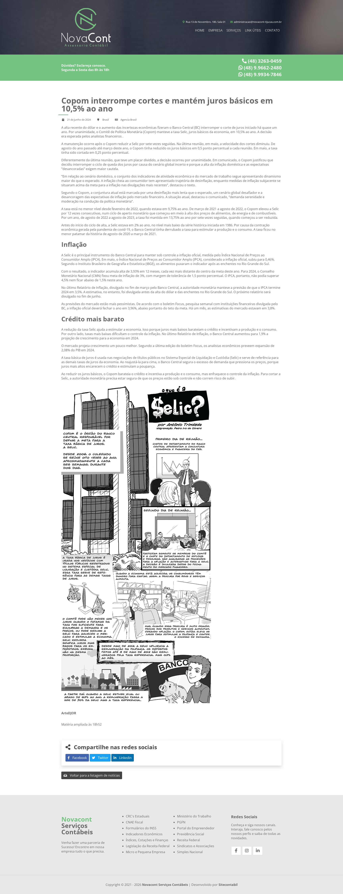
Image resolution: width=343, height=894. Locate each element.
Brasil (105, 119)
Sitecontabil (228, 884)
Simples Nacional (190, 852)
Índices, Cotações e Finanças (147, 840)
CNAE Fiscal (134, 822)
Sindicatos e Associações (195, 846)
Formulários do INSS (141, 828)
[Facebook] (236, 850)
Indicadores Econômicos (144, 834)
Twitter (102, 758)
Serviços (233, 30)
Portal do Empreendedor (196, 828)
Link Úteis (253, 30)
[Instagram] (247, 850)
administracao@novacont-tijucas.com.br (257, 22)
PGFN (181, 822)
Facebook (79, 758)
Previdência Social (190, 834)
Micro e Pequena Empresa (145, 852)
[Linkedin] (258, 850)
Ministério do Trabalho (194, 816)
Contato (272, 30)
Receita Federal (188, 840)
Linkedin (125, 758)
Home (199, 30)
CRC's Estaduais (137, 816)
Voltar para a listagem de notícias (94, 775)
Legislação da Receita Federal (148, 846)
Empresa (215, 30)
